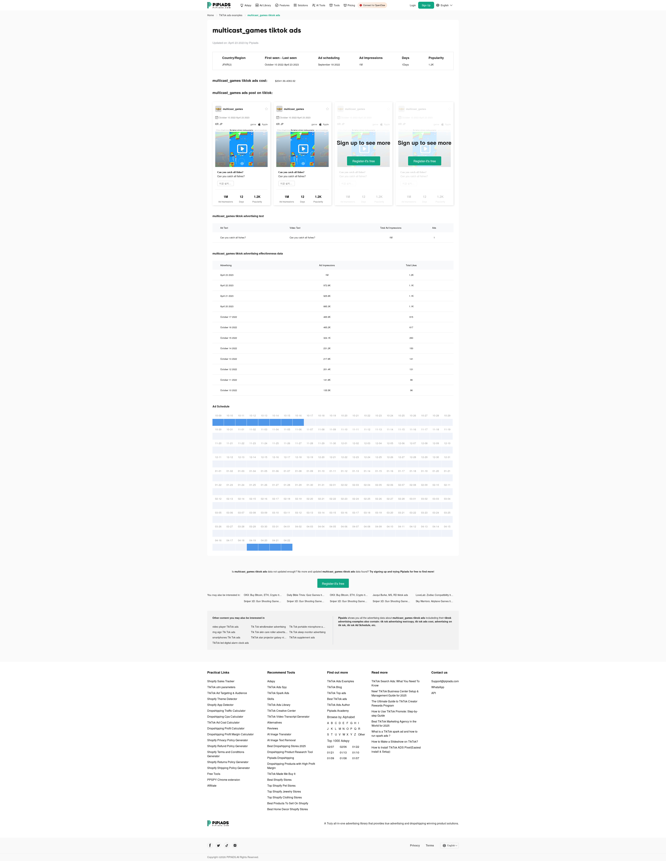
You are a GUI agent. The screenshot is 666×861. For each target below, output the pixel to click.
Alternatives (274, 722)
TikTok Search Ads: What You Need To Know (396, 683)
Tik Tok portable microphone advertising (308, 626)
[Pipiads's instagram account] (235, 845)
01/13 (343, 752)
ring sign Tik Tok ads (223, 632)
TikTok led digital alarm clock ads (230, 642)
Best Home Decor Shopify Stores (287, 809)
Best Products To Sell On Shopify (287, 803)
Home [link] (211, 15)
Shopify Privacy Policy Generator (227, 740)
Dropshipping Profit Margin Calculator (230, 734)
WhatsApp (437, 687)
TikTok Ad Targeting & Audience (227, 693)
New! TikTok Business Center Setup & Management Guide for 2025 (395, 693)
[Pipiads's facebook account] (210, 845)
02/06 (343, 747)
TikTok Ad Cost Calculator (223, 722)
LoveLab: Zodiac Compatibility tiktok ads (437, 595)
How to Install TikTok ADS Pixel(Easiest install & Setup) (396, 749)
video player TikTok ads (225, 626)
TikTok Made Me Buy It (281, 774)
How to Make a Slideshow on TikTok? (395, 741)
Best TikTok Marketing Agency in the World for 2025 (394, 723)
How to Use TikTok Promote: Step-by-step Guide (395, 713)
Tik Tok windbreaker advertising (268, 626)
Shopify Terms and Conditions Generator (225, 754)
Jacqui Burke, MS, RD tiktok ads (390, 595)
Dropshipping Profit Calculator (225, 728)
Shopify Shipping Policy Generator (228, 768)
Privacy (415, 845)
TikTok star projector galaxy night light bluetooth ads (270, 637)
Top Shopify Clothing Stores (284, 797)
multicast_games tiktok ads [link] (263, 15)
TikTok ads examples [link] (231, 15)
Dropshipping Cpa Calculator (225, 716)
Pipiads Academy (338, 711)
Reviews (272, 728)
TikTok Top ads (336, 693)
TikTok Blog (334, 687)
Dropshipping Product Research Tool (290, 752)
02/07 (330, 747)
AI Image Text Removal (281, 740)
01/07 (355, 758)
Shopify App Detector (220, 705)
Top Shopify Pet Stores (281, 785)
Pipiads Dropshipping (280, 758)
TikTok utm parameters (221, 687)
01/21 (330, 752)
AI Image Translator (279, 734)
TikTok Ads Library (278, 705)
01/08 (343, 758)
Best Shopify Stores (279, 780)
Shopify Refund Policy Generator (227, 746)
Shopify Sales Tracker (220, 681)
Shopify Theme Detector (222, 699)
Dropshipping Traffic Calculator (226, 711)
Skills (270, 699)
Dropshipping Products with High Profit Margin (291, 766)
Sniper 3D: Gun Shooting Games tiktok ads (265, 601)
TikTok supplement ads (302, 637)
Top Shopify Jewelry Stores (284, 791)
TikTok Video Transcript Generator (288, 716)
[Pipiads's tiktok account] (226, 845)
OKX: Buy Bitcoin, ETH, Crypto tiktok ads (265, 595)
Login (413, 5)
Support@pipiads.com (445, 681)
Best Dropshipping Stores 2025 (286, 746)
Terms (430, 845)
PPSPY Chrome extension (223, 780)
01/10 (355, 752)
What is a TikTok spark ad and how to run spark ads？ (394, 733)
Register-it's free (363, 161)
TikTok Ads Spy (277, 687)
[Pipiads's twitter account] (218, 845)
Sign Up (426, 5)
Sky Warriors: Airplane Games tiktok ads (437, 601)
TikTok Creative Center (281, 711)
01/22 (355, 747)
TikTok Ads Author (338, 705)
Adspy (271, 681)
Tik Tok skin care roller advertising (269, 632)
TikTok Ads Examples (340, 681)
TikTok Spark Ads (278, 693)
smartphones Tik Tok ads (226, 637)
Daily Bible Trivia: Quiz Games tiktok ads (308, 595)
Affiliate (211, 785)
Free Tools (213, 774)
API (433, 693)
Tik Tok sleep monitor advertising (307, 632)
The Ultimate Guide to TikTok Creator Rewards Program (394, 703)
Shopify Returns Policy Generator (227, 762)
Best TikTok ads (337, 699)
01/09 (330, 758)
